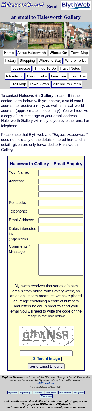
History (10, 61)
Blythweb (12, 392)
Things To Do (45, 68)
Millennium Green (66, 84)
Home (9, 53)
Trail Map (18, 84)
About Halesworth (31, 53)
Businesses (21, 68)
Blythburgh (25, 392)
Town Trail (78, 76)
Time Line (58, 76)
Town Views (39, 84)
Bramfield (38, 392)
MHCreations (46, 383)
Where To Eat (76, 61)
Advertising (15, 76)
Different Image (46, 358)
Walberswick (65, 392)
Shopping (27, 61)
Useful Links (37, 76)
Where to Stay (50, 61)
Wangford (79, 392)
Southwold (51, 392)
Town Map (79, 53)
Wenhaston (46, 396)
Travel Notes (70, 68)
